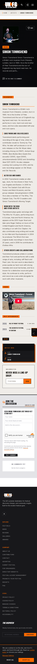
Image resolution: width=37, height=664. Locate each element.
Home (5, 13)
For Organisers (8, 568)
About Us (6, 551)
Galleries (6, 536)
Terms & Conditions (10, 607)
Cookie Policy (8, 600)
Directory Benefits (10, 572)
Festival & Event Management (14, 575)
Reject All (10, 660)
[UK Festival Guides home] (18, 495)
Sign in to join (30, 405)
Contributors (8, 554)
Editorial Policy (9, 611)
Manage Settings (8, 655)
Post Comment (11, 455)
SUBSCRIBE (30, 634)
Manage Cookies (9, 604)
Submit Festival (8, 565)
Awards (5, 539)
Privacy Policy (8, 597)
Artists (14, 13)
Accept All (26, 660)
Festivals (6, 526)
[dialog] (18, 654)
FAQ (3, 585)
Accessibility (7, 614)
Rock (6, 47)
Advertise (6, 561)
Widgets (5, 582)
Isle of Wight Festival (16, 323)
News (4, 529)
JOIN (27, 381)
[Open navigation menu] (33, 5)
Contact (6, 558)
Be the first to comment (12, 78)
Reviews (5, 532)
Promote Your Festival (11, 578)
